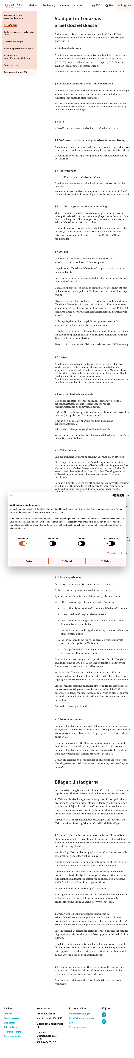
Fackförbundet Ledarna (81, 1018)
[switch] (52, 543)
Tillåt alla (105, 561)
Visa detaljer (113, 553)
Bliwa (72, 1023)
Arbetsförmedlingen (79, 1014)
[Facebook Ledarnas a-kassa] (104, 1021)
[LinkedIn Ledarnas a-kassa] (104, 1014)
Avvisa (29, 561)
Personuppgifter (12, 1036)
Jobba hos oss (11, 1018)
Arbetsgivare (10, 1027)
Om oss (8, 1014)
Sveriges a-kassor (78, 1027)
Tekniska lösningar (13, 1032)
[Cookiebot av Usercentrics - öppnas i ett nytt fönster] (112, 495)
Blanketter (9, 1023)
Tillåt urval (67, 561)
